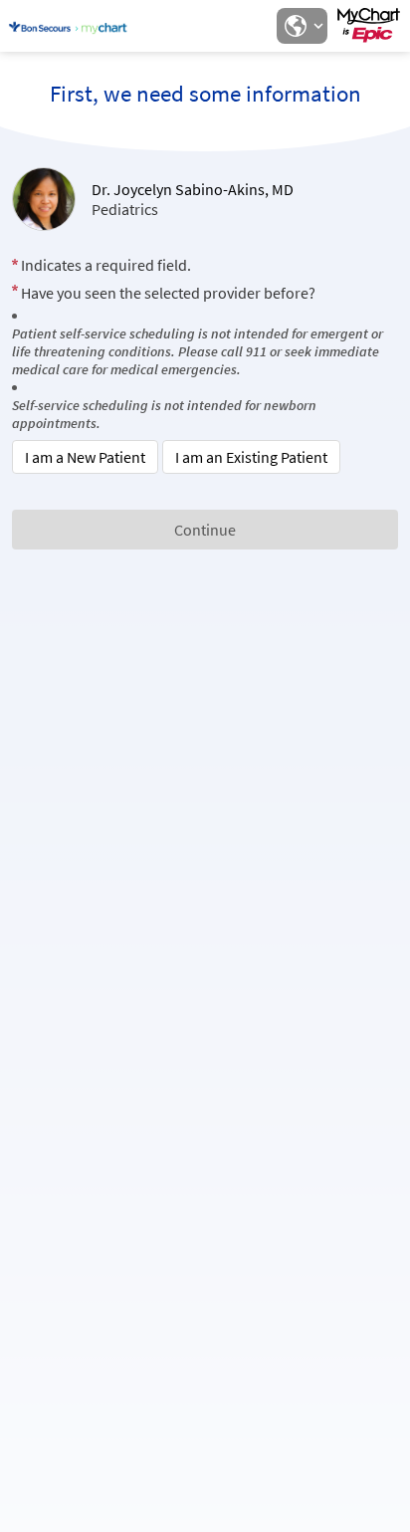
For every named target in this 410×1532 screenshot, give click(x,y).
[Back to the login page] (68, 26)
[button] (301, 26)
